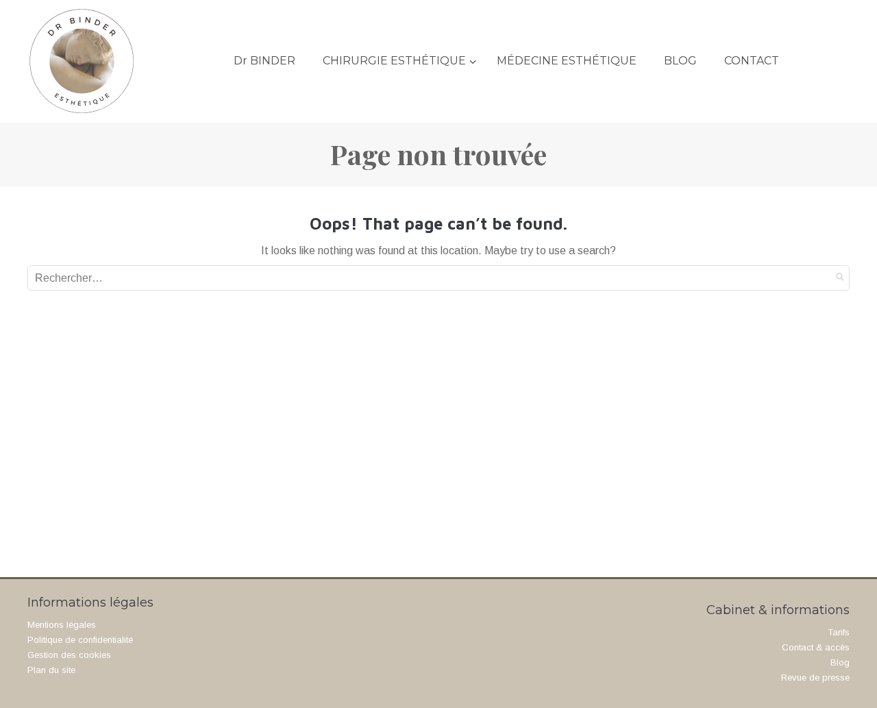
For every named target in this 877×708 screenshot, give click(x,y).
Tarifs (839, 632)
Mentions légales (61, 625)
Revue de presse (815, 677)
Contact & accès (816, 647)
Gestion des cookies (69, 655)
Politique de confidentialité (80, 640)
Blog (840, 662)
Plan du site (51, 670)
